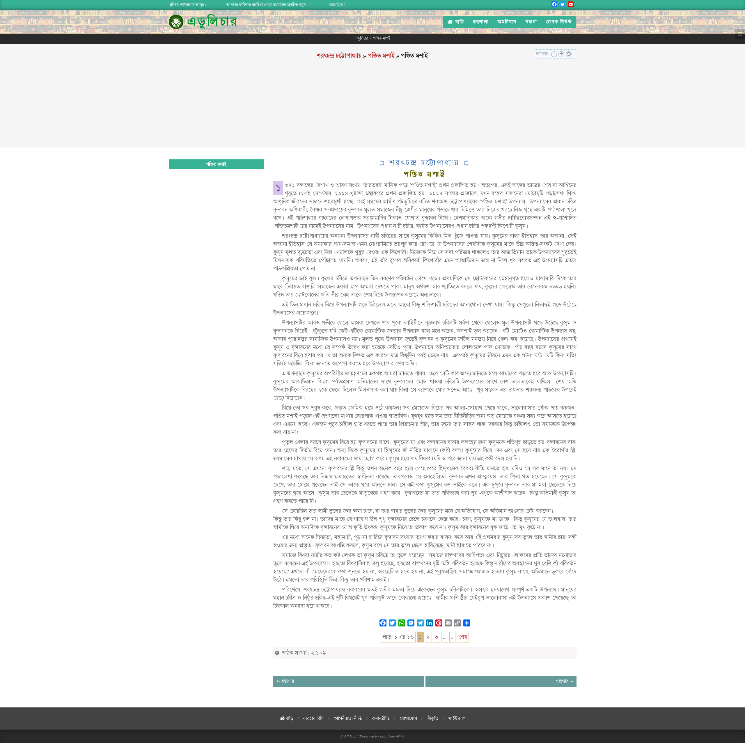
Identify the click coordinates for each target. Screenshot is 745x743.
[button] (554, 54)
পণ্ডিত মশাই (381, 55)
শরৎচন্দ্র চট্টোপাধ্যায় (339, 55)
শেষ (462, 637)
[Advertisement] (372, 106)
